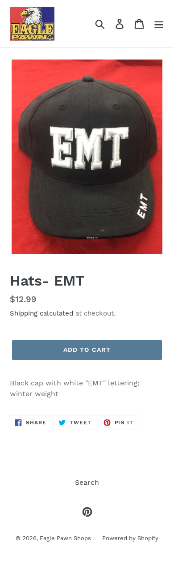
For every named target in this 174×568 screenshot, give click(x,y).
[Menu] (159, 24)
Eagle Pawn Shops (65, 538)
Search (87, 482)
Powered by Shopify (130, 538)
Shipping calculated (41, 313)
